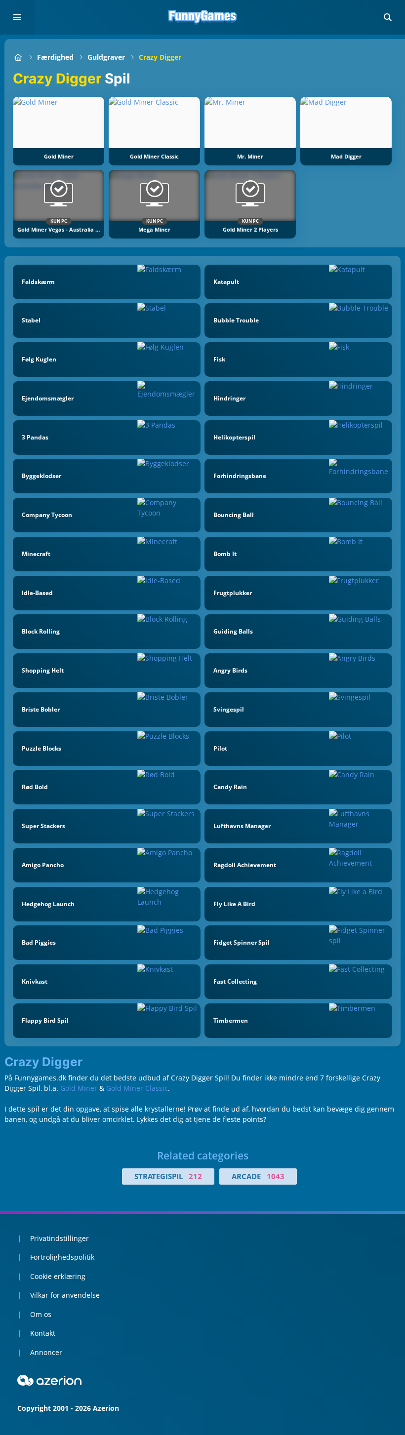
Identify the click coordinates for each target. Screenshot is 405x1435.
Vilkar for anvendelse (65, 1295)
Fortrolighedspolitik (62, 1257)
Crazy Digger (160, 57)
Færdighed (55, 57)
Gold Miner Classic (137, 1088)
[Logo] (202, 17)
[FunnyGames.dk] (18, 57)
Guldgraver (106, 57)
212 (195, 1176)
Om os (40, 1314)
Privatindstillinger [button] (59, 1238)
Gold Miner (79, 1088)
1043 (275, 1176)
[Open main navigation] (17, 17)
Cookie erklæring (57, 1276)
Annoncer (46, 1352)
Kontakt (42, 1333)
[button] (387, 17)
